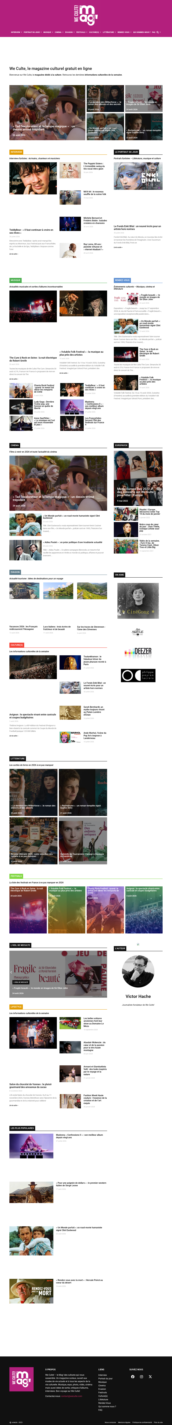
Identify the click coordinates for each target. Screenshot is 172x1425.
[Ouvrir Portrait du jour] (41, 32)
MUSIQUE (15, 280)
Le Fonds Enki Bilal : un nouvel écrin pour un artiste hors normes (95, 719)
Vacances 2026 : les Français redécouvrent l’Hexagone (23, 661)
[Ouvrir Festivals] (87, 32)
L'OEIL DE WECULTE (20, 979)
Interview (102, 1408)
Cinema (102, 1419)
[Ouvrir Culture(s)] (100, 32)
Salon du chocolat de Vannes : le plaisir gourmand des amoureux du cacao (30, 1119)
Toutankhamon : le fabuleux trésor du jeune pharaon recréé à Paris (95, 694)
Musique (102, 1415)
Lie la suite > (13, 254)
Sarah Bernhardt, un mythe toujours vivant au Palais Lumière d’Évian (94, 744)
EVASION (15, 605)
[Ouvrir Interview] (21, 32)
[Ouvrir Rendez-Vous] (131, 32)
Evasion (102, 1422)
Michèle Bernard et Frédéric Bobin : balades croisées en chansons (95, 220)
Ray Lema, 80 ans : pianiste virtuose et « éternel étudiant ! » (93, 247)
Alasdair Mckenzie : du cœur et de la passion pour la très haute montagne (94, 1080)
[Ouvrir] (160, 32)
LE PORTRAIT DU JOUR (126, 152)
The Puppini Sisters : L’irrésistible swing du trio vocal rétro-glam (94, 166)
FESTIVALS (16, 909)
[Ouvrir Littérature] (115, 32)
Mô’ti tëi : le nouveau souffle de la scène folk (95, 192)
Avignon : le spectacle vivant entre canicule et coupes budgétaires (32, 749)
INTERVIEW (16, 152)
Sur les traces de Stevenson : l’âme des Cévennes (91, 661)
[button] (11, 1006)
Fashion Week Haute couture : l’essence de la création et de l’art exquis (95, 1133)
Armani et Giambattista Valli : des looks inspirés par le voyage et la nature (95, 1104)
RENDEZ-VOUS (122, 280)
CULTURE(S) (17, 678)
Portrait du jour (105, 1412)
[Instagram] (141, 1410)
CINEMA (15, 479)
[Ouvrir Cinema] (63, 32)
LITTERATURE (18, 792)
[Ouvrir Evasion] (74, 32)
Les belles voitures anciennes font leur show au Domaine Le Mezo (94, 1056)
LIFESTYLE (16, 1040)
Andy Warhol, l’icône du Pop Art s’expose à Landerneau (95, 769)
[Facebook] (132, 1410)
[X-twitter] (150, 1410)
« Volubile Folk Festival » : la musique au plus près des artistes (81, 353)
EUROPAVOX (121, 479)
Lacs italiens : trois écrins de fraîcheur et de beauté (57, 661)
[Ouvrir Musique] (52, 32)
